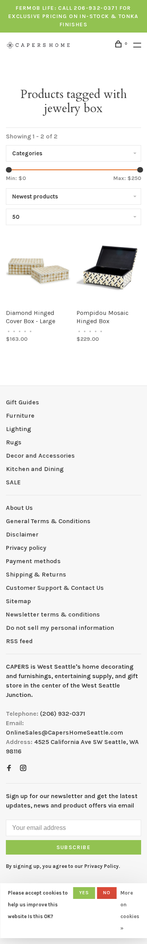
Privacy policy (26, 547)
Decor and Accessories (40, 455)
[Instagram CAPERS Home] (23, 768)
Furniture (20, 415)
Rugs (14, 442)
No (107, 892)
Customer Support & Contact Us (55, 587)
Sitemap (18, 601)
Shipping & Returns (36, 574)
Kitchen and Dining (35, 469)
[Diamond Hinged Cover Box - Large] (38, 271)
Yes (84, 892)
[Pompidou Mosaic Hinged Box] (109, 271)
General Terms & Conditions (48, 521)
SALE (13, 482)
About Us (19, 507)
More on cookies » (129, 910)
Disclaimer (22, 534)
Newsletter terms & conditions (53, 614)
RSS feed (19, 641)
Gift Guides (22, 402)
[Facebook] (9, 768)
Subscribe (73, 847)
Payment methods (33, 561)
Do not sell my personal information (60, 627)
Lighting (18, 429)
